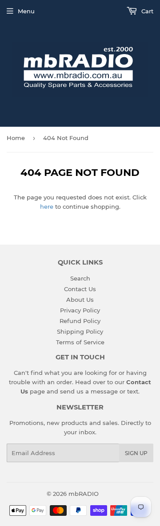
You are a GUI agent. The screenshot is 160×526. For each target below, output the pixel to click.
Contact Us (80, 288)
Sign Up (136, 453)
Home (16, 137)
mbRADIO (83, 493)
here (46, 206)
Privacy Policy (80, 310)
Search (80, 278)
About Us (80, 299)
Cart (146, 11)
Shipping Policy (80, 331)
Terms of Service (80, 342)
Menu (26, 11)
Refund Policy (80, 320)
